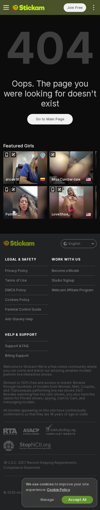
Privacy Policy (16, 271)
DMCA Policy (15, 290)
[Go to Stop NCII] (35, 446)
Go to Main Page (50, 119)
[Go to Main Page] (31, 7)
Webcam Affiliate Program (72, 290)
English (74, 244)
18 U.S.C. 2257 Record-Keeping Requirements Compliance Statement (40, 465)
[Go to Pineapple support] (9, 446)
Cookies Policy (17, 300)
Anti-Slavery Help (19, 319)
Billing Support (17, 356)
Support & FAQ (17, 346)
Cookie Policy (58, 490)
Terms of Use (16, 280)
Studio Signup (63, 280)
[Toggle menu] (6, 7)
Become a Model (65, 271)
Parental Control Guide (23, 309)
